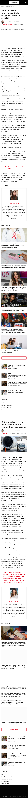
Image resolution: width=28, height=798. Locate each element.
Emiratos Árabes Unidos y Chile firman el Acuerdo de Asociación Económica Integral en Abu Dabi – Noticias (13, 667)
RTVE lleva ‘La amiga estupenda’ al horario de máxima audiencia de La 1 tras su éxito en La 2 (17, 375)
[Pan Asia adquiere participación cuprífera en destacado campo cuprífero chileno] (14, 714)
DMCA (3, 403)
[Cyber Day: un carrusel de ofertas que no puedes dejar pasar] (14, 342)
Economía (5, 433)
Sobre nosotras (5, 412)
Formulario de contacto (7, 405)
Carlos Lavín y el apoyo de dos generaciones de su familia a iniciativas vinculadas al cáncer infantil (12, 245)
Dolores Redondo (9, 430)
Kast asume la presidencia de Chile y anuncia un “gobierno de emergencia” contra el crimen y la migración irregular (13, 330)
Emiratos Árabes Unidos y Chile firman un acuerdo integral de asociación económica (13, 687)
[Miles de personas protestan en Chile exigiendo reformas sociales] (14, 37)
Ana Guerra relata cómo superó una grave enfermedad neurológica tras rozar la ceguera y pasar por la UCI (13, 289)
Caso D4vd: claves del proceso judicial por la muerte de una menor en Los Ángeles (13, 309)
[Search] (26, 2)
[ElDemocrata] (14, 2)
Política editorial (5, 409)
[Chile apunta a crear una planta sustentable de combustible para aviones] (14, 444)
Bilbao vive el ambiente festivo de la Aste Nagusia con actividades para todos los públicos (16, 367)
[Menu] (2, 2)
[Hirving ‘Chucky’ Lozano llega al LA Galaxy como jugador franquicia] (4, 392)
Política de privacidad (7, 407)
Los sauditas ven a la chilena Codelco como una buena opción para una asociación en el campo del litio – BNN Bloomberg (13, 694)
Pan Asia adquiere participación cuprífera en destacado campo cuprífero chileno (13, 723)
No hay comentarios (19, 24)
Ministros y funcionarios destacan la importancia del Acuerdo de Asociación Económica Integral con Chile (12, 702)
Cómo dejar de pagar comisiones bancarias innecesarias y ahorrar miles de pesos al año (13, 267)
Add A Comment (14, 358)
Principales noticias (7, 24)
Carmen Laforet (9, 21)
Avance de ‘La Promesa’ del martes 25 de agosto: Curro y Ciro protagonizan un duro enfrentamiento (17, 384)
